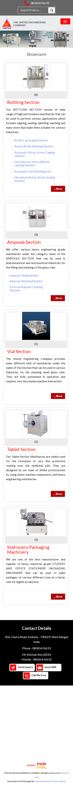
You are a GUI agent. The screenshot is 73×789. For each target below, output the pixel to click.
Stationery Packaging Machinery (28, 549)
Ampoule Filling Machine (24, 275)
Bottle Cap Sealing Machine (31, 140)
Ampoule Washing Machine (26, 281)
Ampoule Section (24, 242)
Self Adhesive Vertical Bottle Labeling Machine (32, 163)
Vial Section (19, 351)
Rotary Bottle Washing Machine (33, 146)
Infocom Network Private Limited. (50, 781)
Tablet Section (21, 449)
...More (58, 188)
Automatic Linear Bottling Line (32, 171)
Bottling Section (23, 102)
